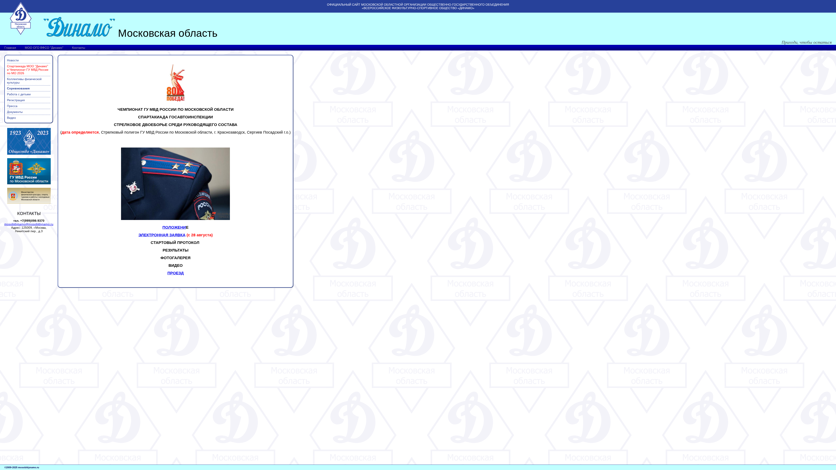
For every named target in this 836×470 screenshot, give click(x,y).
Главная (10, 47)
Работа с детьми (19, 94)
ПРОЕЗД (175, 273)
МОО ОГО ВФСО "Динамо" (44, 47)
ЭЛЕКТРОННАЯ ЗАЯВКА (161, 235)
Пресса (12, 106)
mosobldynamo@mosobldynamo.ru (28, 224)
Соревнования (18, 88)
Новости (13, 60)
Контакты (78, 47)
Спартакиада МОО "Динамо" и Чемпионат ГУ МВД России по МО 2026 (27, 69)
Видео (11, 117)
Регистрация (16, 100)
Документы (15, 112)
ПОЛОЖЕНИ (174, 227)
